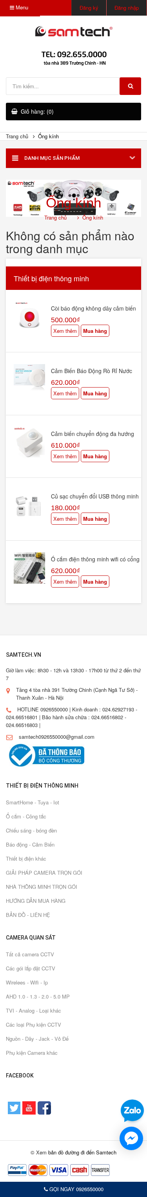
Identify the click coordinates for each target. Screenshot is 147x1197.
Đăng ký (89, 7)
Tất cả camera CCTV (30, 954)
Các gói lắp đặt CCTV (30, 968)
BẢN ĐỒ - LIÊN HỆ (28, 914)
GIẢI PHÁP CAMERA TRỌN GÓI (44, 872)
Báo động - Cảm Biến (30, 844)
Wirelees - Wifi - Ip (27, 982)
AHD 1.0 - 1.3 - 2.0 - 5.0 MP (38, 996)
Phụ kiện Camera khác (32, 1052)
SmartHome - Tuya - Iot (32, 802)
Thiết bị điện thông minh (51, 278)
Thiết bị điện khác (26, 858)
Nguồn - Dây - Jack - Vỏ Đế (37, 1038)
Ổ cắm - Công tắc (26, 816)
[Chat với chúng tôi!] (131, 1138)
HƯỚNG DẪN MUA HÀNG (35, 900)
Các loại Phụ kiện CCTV (33, 1024)
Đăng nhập (126, 7)
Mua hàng (95, 330)
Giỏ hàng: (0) (37, 111)
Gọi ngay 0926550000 (75, 1189)
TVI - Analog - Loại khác (33, 1010)
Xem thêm (65, 330)
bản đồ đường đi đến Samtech (82, 1152)
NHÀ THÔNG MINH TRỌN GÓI (41, 886)
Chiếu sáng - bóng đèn (31, 830)
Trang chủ (17, 136)
